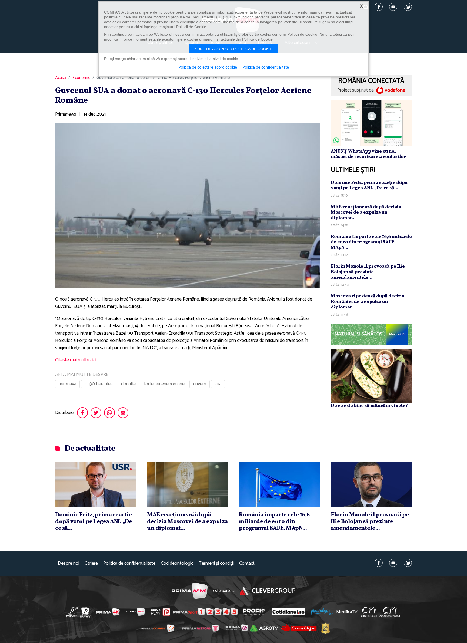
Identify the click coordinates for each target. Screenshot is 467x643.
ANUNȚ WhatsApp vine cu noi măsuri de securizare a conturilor (368, 154)
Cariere (91, 563)
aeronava (67, 384)
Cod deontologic (177, 563)
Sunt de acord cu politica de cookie (233, 49)
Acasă (60, 77)
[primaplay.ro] (160, 612)
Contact (247, 563)
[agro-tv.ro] (264, 628)
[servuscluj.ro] (299, 627)
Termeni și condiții (216, 563)
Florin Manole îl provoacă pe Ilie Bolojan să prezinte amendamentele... (368, 271)
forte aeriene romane (164, 384)
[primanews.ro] (136, 612)
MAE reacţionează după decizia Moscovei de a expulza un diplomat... (366, 212)
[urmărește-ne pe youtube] (393, 563)
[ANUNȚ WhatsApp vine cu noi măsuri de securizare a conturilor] (371, 123)
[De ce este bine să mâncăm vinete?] (371, 376)
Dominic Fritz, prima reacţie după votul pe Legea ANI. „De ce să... (369, 185)
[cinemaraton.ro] (368, 612)
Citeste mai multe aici (75, 360)
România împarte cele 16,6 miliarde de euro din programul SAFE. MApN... (371, 242)
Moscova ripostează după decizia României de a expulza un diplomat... (368, 301)
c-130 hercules (99, 384)
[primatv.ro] (72, 612)
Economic (81, 77)
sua (218, 384)
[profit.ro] (254, 612)
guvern (199, 384)
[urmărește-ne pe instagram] (408, 563)
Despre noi (68, 563)
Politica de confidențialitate (129, 563)
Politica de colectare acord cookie (207, 67)
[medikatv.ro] (347, 611)
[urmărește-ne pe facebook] (379, 563)
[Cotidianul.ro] (288, 611)
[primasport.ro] (205, 611)
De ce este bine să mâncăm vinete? (369, 405)
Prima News (190, 591)
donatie (128, 384)
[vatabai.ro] (325, 628)
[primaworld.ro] (237, 627)
